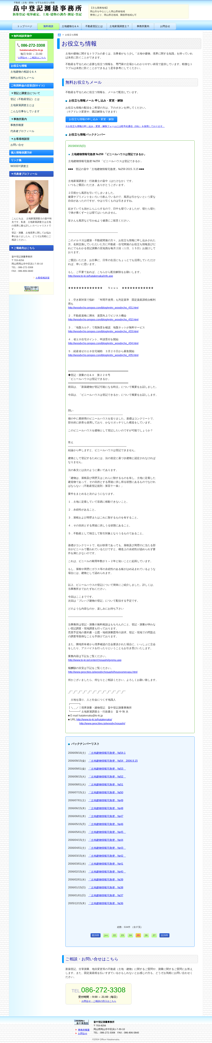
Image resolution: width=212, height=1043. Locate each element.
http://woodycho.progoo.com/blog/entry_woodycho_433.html (103, 331)
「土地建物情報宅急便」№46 (105, 824)
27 (154, 935)
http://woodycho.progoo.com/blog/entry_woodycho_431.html (103, 307)
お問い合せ (17, 144)
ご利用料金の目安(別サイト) (27, 85)
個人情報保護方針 (21, 152)
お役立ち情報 (19, 65)
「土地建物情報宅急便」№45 (107, 832)
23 (122, 935)
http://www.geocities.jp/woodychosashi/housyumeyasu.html (102, 672)
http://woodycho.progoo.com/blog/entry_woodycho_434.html (103, 343)
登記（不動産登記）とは (25, 99)
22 (114, 935)
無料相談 (48, 26)
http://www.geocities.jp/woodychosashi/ (102, 723)
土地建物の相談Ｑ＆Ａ (23, 71)
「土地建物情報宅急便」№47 (105, 816)
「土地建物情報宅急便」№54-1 (107, 752)
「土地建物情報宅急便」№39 (105, 879)
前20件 (95, 935)
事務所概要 (17, 125)
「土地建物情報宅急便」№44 (105, 840)
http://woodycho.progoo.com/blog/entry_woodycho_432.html (103, 319)
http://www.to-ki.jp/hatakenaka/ (94, 719)
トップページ (24, 26)
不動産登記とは (94, 26)
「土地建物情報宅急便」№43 (107, 847)
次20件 (164, 935)
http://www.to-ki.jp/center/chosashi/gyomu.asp (94, 660)
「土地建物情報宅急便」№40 (107, 871)
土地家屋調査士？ (119, 26)
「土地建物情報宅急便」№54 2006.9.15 (113, 760)
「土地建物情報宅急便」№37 (105, 895)
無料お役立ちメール (22, 77)
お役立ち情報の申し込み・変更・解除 (91, 119)
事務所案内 (143, 26)
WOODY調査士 (19, 166)
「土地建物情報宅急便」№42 (107, 855)
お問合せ (165, 26)
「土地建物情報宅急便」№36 (105, 903)
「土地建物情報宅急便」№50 (105, 792)
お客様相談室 (43, 277)
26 (146, 935)
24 (130, 935)
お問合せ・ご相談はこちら (32, 57)
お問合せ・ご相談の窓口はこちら (98, 1001)
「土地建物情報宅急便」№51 (105, 784)
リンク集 (16, 160)
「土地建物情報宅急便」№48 (105, 808)
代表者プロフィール (22, 131)
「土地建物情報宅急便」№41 (105, 863)
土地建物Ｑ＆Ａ (70, 26)
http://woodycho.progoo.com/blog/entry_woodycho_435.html (103, 355)
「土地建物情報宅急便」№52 (107, 776)
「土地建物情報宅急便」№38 (105, 887)
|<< (106, 935)
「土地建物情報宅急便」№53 (107, 768)
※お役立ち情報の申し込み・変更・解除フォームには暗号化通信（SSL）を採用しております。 (115, 126)
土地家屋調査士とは (22, 105)
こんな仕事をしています (25, 111)
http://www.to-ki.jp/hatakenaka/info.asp (90, 276)
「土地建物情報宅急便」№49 (105, 800)
